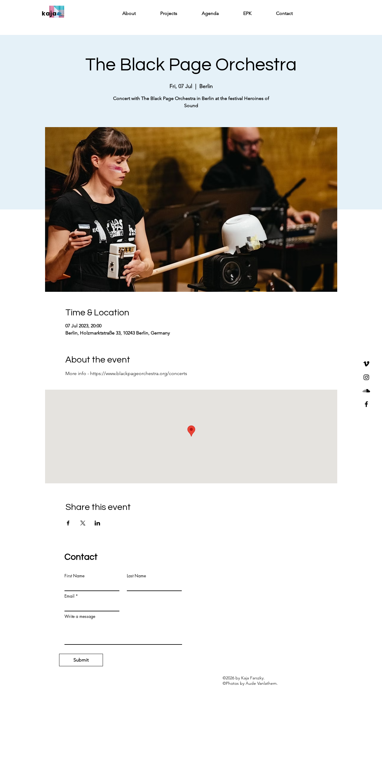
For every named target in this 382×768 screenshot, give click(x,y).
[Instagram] (366, 377)
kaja (49, 13)
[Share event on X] (83, 523)
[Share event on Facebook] (68, 523)
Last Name (136, 576)
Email (69, 596)
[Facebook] (366, 404)
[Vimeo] (366, 364)
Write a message (79, 616)
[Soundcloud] (366, 390)
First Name (74, 576)
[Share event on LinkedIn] (97, 523)
